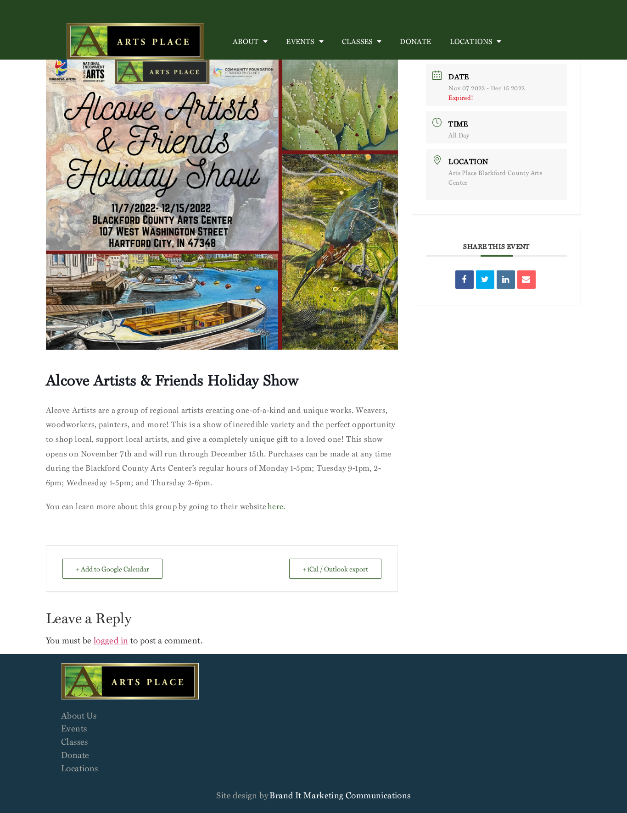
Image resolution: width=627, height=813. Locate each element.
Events (300, 41)
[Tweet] (485, 279)
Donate (415, 41)
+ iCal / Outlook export (335, 569)
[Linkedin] (506, 279)
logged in (111, 640)
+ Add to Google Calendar (112, 569)
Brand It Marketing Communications (339, 795)
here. (277, 506)
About (245, 41)
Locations (471, 41)
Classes (357, 41)
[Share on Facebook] (464, 279)
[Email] (526, 279)
